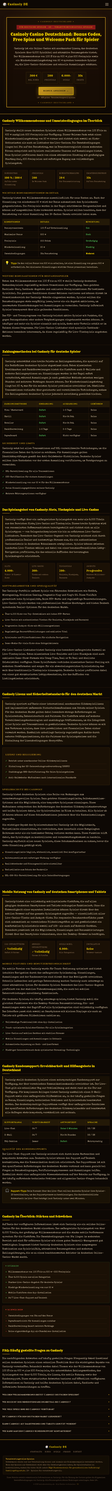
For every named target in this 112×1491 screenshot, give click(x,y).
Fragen (67, 1452)
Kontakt (77, 1452)
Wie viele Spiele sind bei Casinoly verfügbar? (56, 1409)
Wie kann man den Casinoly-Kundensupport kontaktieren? (56, 1431)
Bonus (48, 1452)
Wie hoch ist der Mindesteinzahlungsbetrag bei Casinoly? (56, 1402)
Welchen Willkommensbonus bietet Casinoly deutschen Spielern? (56, 1394)
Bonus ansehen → (56, 91)
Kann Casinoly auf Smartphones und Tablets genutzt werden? (56, 1423)
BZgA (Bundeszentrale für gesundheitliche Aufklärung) (74, 1468)
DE (78, 1484)
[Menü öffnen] (107, 4)
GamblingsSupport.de (15, 1471)
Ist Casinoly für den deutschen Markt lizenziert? (56, 1416)
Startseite (36, 1452)
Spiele (57, 1452)
